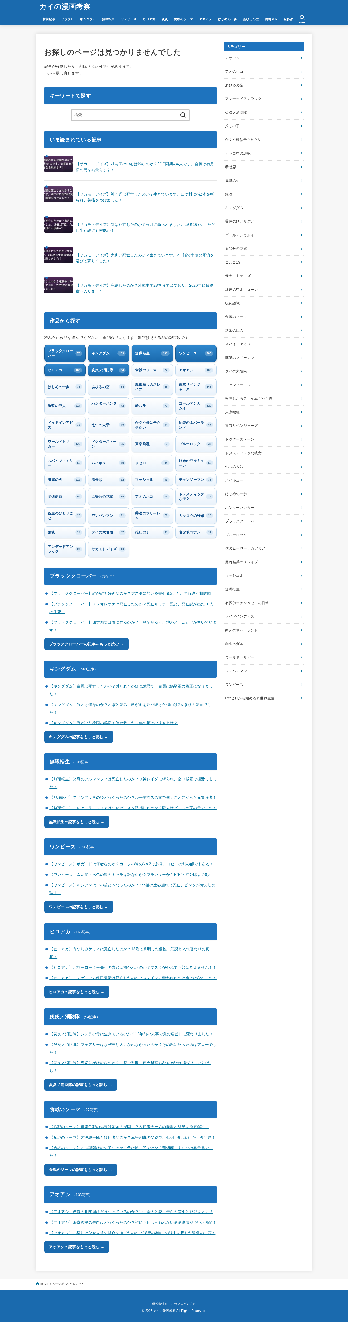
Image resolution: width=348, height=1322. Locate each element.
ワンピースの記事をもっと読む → (78, 907)
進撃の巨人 (234, 330)
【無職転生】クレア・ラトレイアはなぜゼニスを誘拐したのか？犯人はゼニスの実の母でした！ (133, 808)
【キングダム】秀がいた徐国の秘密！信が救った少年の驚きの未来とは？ (113, 723)
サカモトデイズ (238, 276)
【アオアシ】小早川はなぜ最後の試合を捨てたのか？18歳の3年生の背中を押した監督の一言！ (132, 1233)
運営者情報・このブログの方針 (174, 1304)
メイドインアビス (239, 616)
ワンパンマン (236, 671)
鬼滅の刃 (232, 181)
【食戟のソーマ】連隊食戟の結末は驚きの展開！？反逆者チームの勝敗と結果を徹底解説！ (129, 1127)
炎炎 (165, 19)
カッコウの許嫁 (238, 153)
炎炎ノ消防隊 (236, 112)
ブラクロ (67, 19)
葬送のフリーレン (239, 358)
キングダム (88, 19)
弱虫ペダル (234, 644)
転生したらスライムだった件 (248, 398)
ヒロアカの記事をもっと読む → (76, 992)
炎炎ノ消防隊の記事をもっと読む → (80, 1084)
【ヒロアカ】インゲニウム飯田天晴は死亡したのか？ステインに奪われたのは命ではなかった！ (133, 978)
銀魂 (228, 194)
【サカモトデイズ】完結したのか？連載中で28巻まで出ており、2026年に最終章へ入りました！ (145, 288)
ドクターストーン (239, 439)
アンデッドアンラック (243, 99)
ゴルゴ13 (232, 262)
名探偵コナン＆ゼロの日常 (247, 603)
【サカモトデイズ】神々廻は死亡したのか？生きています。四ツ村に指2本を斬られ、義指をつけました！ (145, 197)
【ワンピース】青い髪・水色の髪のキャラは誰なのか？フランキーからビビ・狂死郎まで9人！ (132, 874)
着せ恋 (230, 167)
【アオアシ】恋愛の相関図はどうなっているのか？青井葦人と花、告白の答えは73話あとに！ (131, 1212)
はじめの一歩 (227, 19)
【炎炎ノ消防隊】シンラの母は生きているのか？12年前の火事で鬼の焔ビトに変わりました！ (131, 1034)
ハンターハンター (239, 507)
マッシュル (234, 575)
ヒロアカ (149, 19)
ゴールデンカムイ (239, 235)
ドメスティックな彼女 (243, 453)
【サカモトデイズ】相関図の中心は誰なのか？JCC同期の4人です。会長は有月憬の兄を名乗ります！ (145, 167)
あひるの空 (251, 19)
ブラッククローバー (241, 521)
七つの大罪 (234, 467)
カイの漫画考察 (65, 6)
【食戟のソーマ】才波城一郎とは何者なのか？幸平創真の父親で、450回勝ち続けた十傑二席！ (132, 1137)
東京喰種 (232, 412)
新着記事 (49, 19)
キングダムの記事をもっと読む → (78, 737)
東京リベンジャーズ (241, 426)
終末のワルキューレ (241, 289)
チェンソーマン (238, 385)
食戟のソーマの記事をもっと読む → (80, 1169)
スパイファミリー (239, 344)
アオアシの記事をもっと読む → (76, 1247)
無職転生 (108, 19)
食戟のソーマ (183, 19)
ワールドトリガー (239, 657)
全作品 (288, 19)
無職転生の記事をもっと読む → (76, 822)
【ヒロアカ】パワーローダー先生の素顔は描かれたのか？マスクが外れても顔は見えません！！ (133, 967)
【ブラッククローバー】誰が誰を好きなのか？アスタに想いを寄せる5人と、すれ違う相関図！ (132, 593)
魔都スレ (271, 19)
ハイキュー (234, 480)
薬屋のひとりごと (239, 221)
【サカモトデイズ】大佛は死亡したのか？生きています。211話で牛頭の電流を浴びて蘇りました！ (145, 258)
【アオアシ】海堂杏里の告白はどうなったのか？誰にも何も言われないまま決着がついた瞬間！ (133, 1222)
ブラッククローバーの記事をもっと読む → (86, 644)
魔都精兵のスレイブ (241, 562)
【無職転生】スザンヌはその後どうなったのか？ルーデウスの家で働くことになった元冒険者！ (133, 797)
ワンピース (129, 19)
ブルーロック (236, 535)
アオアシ (205, 19)
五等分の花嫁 (236, 248)
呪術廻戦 (232, 303)
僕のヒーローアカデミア (245, 548)
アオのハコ (234, 71)
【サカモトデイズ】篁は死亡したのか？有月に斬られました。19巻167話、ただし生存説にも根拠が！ (145, 227)
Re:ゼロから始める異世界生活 (249, 698)
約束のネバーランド (241, 630)
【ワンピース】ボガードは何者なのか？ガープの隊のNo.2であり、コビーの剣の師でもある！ (131, 864)
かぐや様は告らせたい (243, 140)
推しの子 (232, 126)
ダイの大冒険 (236, 371)
